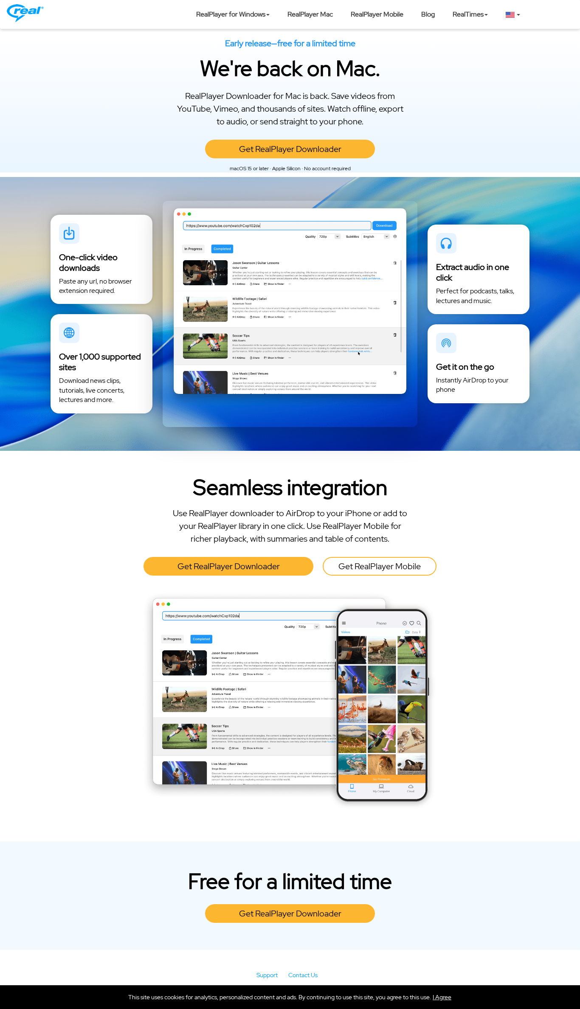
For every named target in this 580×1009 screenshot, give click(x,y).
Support (267, 975)
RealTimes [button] (468, 14)
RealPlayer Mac (310, 14)
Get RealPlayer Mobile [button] (379, 566)
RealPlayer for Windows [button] (230, 14)
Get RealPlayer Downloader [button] (290, 149)
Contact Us (303, 975)
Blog (428, 14)
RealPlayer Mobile (377, 14)
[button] (442, 997)
